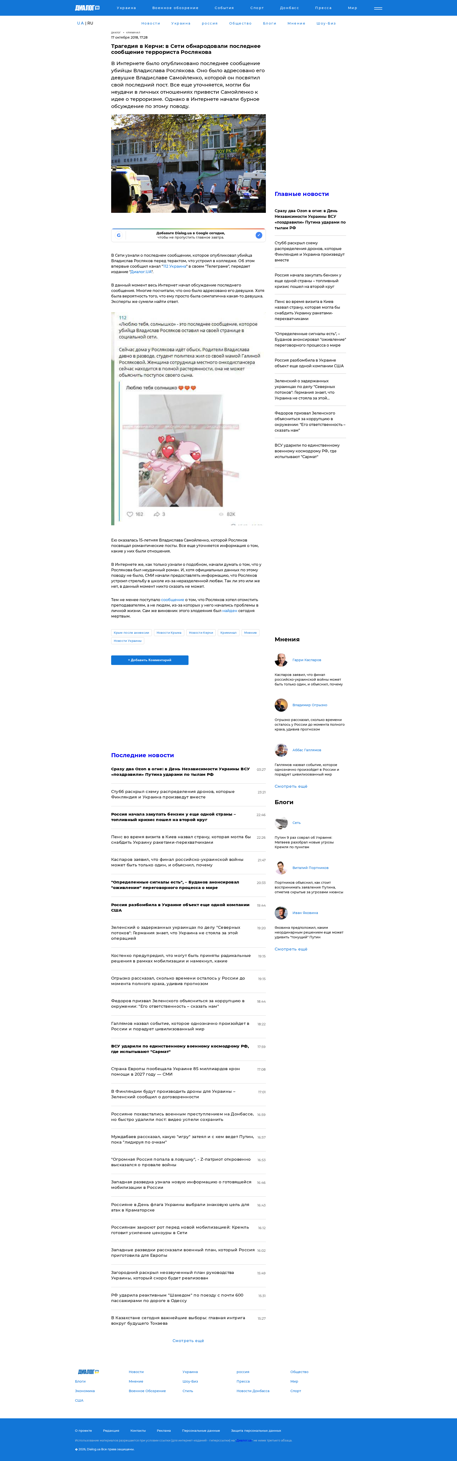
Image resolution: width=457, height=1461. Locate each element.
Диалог (116, 32)
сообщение (172, 600)
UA (80, 23)
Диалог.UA (140, 272)
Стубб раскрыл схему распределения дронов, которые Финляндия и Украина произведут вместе (310, 251)
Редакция (111, 1430)
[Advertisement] (188, 704)
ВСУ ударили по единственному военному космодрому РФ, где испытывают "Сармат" (307, 451)
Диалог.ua (244, 1440)
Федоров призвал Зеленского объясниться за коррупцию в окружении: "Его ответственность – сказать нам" (310, 422)
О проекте (83, 1430)
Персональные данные (201, 1430)
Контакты (138, 1430)
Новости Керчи (201, 632)
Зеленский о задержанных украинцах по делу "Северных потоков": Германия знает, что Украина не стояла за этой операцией (175, 933)
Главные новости (302, 193)
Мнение (250, 632)
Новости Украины (128, 641)
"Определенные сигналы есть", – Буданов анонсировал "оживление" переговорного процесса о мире (310, 339)
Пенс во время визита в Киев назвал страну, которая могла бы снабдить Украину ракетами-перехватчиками (307, 310)
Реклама (164, 1430)
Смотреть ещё (188, 1340)
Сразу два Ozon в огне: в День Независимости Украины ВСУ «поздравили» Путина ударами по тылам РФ (310, 219)
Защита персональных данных (256, 1430)
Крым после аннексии (131, 632)
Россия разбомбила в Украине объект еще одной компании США (309, 363)
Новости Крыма (169, 632)
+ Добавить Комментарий (149, 660)
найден (229, 610)
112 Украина (174, 266)
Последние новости (142, 755)
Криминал (133, 32)
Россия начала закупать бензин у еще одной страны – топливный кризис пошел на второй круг (308, 281)
